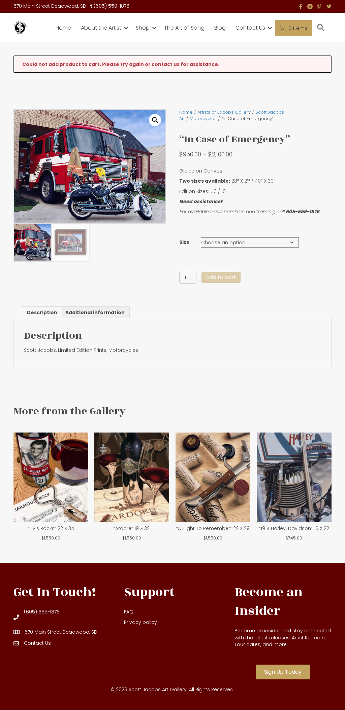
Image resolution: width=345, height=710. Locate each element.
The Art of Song (184, 28)
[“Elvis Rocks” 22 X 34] (50, 477)
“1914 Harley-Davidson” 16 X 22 (294, 528)
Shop (143, 28)
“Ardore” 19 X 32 (132, 528)
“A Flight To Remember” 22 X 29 (213, 528)
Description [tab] (42, 312)
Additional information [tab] (95, 312)
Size (184, 242)
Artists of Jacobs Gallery (224, 112)
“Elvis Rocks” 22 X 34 (51, 528)
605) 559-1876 (112, 6)
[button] (126, 28)
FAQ (128, 611)
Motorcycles (203, 118)
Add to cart (221, 277)
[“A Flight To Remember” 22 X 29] (213, 477)
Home (63, 28)
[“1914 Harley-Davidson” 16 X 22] (294, 477)
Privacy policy (140, 622)
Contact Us (250, 28)
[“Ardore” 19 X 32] (131, 477)
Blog (220, 28)
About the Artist (101, 28)
